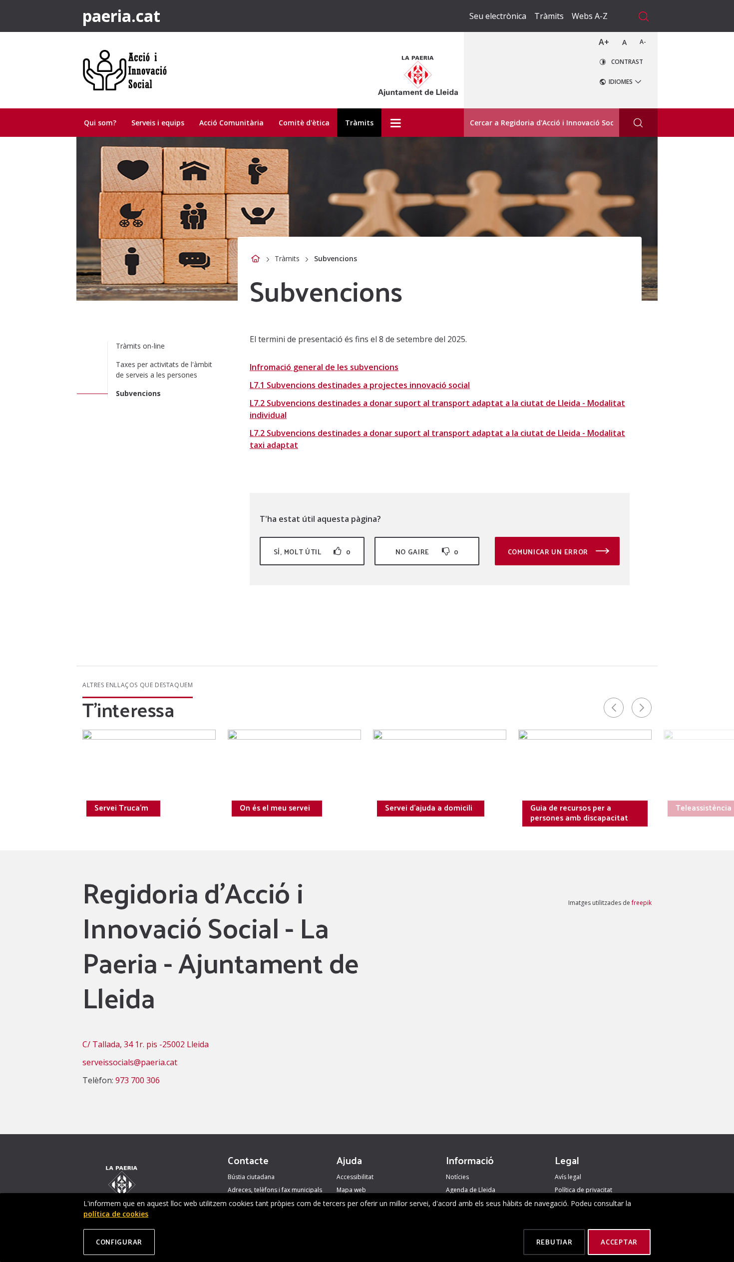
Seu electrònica (497, 15)
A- (643, 41)
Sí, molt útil (312, 551)
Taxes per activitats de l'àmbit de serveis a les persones (164, 370)
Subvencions (138, 393)
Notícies (457, 1177)
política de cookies (115, 1214)
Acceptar (619, 1242)
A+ (604, 41)
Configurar (119, 1242)
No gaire (427, 551)
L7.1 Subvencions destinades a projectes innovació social (360, 385)
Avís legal (568, 1177)
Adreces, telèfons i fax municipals (275, 1190)
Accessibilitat (355, 1177)
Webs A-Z (590, 15)
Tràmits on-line (140, 346)
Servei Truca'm (121, 808)
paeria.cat (121, 15)
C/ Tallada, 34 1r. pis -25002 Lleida (145, 1044)
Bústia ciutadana (251, 1177)
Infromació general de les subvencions (324, 367)
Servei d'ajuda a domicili (428, 808)
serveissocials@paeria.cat (129, 1062)
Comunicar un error (549, 551)
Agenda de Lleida (470, 1190)
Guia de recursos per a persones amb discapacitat (579, 813)
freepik (642, 902)
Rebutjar (554, 1242)
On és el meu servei (275, 808)
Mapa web (351, 1190)
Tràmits (549, 15)
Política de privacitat (583, 1190)
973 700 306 (137, 1080)
